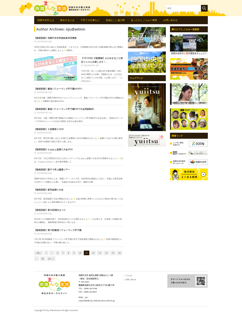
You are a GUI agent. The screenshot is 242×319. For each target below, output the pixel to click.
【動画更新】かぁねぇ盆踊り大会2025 (53, 149)
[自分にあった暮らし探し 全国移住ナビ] (147, 107)
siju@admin (75, 29)
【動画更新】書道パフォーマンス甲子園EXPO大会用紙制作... (64, 108)
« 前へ (38, 253)
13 (100, 253)
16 (119, 253)
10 (80, 253)
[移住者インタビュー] (189, 119)
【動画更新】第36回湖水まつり (50, 209)
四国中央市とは (45, 20)
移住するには (67, 20)
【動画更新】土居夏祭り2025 (49, 129)
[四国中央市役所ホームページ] (189, 162)
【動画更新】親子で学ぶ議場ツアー (52, 169)
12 (93, 253)
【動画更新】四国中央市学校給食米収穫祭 (55, 37)
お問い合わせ (170, 20)
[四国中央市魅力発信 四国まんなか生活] (54, 284)
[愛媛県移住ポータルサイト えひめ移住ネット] (189, 153)
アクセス (128, 275)
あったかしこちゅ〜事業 (144, 20)
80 (43, 258)
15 (113, 253)
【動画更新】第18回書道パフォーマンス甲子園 (58, 230)
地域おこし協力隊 (115, 20)
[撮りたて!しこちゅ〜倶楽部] (189, 44)
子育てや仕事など (90, 20)
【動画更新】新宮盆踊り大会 (48, 189)
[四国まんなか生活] (62, 8)
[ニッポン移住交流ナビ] (189, 143)
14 (106, 253)
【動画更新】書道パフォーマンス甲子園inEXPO (58, 88)
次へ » (51, 258)
